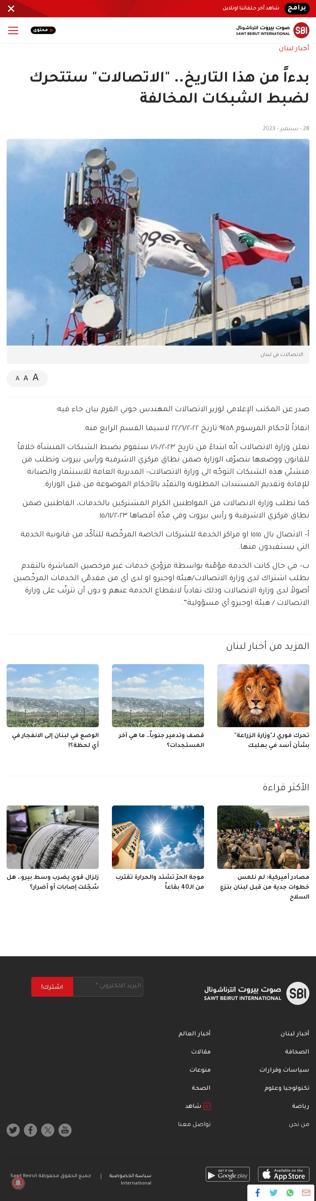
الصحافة (297, 1052)
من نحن (299, 1125)
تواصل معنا (194, 1125)
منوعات (200, 1071)
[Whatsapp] (290, 1192)
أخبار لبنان (294, 49)
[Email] (306, 1192)
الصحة (201, 1089)
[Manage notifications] (18, 1182)
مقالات (201, 1052)
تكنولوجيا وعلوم (287, 1089)
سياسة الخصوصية (130, 1176)
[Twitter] (274, 1192)
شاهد (194, 1107)
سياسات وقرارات (284, 1071)
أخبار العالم (195, 1034)
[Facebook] (258, 1192)
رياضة (300, 1107)
